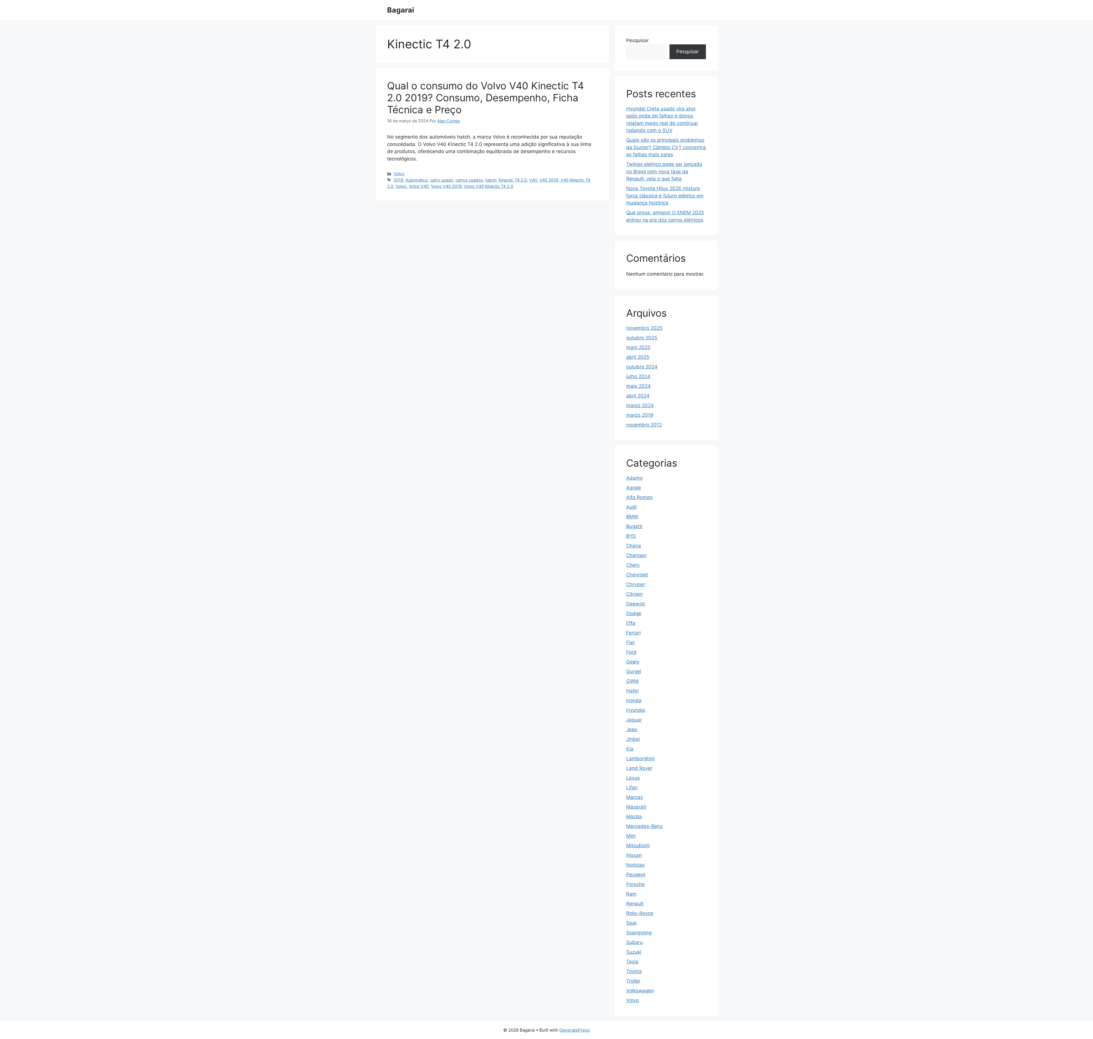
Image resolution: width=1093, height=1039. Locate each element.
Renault (635, 903)
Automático (417, 180)
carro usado (441, 180)
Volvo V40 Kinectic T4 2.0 (488, 186)
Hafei (632, 691)
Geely (632, 662)
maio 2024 (638, 386)
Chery (633, 565)
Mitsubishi (638, 845)
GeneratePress (574, 1030)
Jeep (631, 729)
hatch (490, 180)
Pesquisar (637, 40)
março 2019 (639, 415)
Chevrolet (637, 575)
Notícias (635, 865)
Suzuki (633, 952)
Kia (630, 749)
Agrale (633, 487)
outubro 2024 (642, 367)
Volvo (399, 173)
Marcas (634, 797)
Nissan (634, 855)
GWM (632, 681)
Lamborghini (640, 758)
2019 (398, 180)
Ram (631, 894)
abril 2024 (638, 396)
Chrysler (635, 584)
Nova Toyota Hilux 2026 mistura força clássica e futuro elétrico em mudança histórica (665, 195)
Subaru (634, 942)
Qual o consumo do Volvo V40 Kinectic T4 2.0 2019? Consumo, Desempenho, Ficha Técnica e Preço (485, 98)
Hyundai (635, 710)
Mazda (634, 816)
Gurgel (633, 671)
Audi (631, 507)
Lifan (632, 787)
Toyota (634, 971)
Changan (636, 555)
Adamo (634, 478)
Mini (631, 836)
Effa (630, 623)
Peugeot (635, 874)
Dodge (633, 613)
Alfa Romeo (639, 497)
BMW (632, 517)
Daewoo (635, 604)
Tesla (632, 961)
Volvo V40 (419, 186)
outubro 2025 (641, 338)
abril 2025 (637, 357)
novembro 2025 (644, 328)
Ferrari (633, 633)
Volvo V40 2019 (446, 186)
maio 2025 (638, 347)
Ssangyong (639, 932)
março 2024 (640, 405)
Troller (633, 981)
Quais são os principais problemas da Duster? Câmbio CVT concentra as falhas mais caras (666, 147)
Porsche (635, 884)
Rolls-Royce (639, 913)
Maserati (636, 807)
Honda (634, 700)
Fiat (630, 642)
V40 (533, 180)
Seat (631, 923)
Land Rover (639, 768)
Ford (631, 652)
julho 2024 (638, 376)
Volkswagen (640, 990)
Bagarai (400, 10)
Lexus (633, 778)
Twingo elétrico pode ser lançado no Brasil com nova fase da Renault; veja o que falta (664, 171)
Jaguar (634, 720)
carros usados (469, 180)
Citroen (634, 594)
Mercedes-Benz (644, 826)
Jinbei (633, 739)
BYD (631, 536)
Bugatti (634, 526)
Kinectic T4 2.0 (513, 180)
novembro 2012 (644, 425)
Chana (633, 546)
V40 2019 (548, 180)
